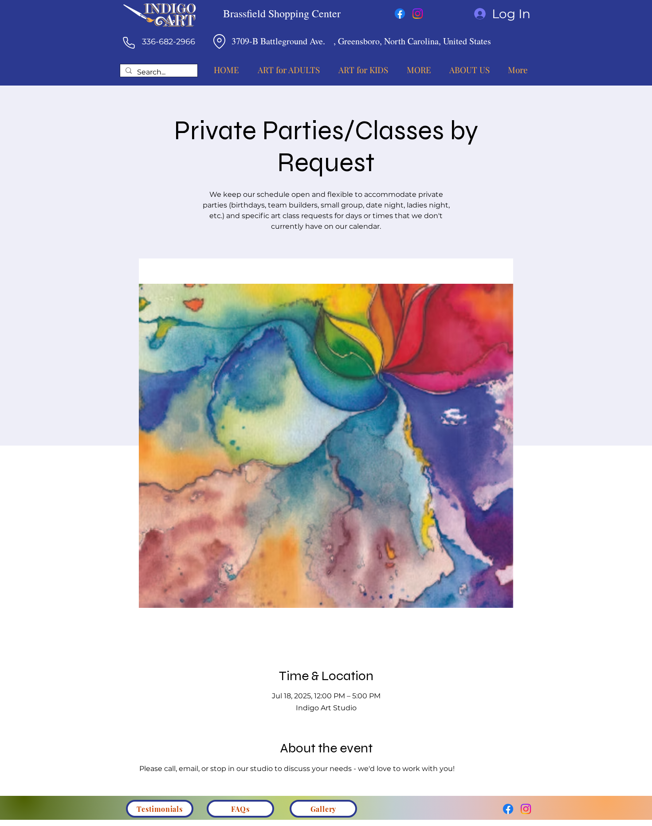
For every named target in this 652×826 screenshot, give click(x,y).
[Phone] (128, 42)
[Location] (219, 41)
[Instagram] (417, 13)
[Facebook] (400, 13)
